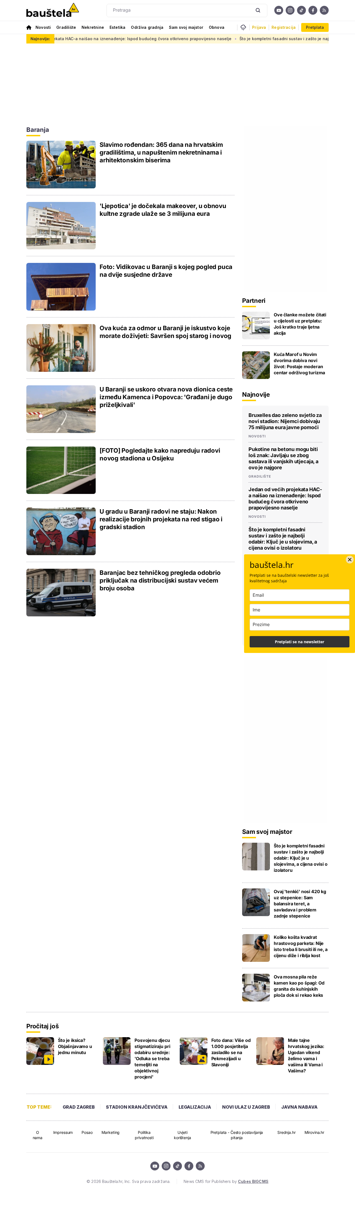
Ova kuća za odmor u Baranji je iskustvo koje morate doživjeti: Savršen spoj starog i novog (165, 331)
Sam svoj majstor (186, 27)
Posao (87, 1132)
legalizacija (195, 1107)
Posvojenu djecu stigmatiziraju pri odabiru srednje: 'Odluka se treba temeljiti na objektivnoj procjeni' (152, 1058)
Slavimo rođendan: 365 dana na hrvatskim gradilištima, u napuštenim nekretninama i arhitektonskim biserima (161, 152)
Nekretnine (93, 27)
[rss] (324, 10)
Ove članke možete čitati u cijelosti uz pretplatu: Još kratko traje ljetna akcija (300, 324)
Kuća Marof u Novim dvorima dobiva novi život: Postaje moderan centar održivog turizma (299, 363)
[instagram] (290, 10)
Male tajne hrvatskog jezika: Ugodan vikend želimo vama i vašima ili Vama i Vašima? (306, 1055)
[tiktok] (301, 10)
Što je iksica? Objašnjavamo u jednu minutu (75, 1046)
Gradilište (66, 27)
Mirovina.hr (314, 1132)
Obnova (216, 27)
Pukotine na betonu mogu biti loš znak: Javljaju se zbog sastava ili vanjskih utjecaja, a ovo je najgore (283, 458)
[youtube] (278, 10)
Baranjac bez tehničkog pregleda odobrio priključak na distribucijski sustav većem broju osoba (160, 580)
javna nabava (299, 1107)
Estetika (117, 27)
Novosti (43, 27)
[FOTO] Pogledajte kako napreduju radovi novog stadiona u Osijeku (160, 454)
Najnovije (256, 394)
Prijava (259, 27)
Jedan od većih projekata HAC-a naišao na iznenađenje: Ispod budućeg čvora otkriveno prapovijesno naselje (285, 498)
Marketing (111, 1132)
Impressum (63, 1132)
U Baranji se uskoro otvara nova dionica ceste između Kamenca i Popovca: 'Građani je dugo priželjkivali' (166, 397)
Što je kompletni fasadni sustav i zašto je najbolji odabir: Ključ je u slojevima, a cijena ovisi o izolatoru (282, 539)
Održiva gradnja (147, 27)
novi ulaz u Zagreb (246, 1107)
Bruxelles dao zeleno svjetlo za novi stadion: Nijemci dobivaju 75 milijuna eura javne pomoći (285, 421)
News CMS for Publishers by (226, 1181)
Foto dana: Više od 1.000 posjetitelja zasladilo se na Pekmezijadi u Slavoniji (231, 1052)
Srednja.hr (286, 1132)
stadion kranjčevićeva (137, 1107)
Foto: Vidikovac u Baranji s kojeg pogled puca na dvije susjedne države (166, 270)
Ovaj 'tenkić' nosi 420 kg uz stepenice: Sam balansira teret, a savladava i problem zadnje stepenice (300, 904)
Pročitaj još (42, 1026)
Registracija (284, 27)
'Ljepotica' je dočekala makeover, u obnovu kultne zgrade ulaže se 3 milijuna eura (163, 209)
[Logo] (52, 10)
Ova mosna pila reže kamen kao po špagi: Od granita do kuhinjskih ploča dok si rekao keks (299, 986)
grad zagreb (79, 1107)
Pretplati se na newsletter (299, 641)
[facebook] (312, 10)
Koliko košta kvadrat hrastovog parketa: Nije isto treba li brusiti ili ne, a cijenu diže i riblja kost (301, 946)
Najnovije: (40, 38)
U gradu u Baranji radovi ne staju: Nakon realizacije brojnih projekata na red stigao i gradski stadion (161, 519)
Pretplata (315, 27)
